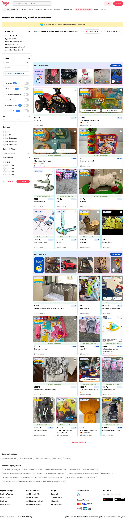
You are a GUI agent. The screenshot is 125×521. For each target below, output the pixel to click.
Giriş (108, 3)
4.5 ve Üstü (10, 174)
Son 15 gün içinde (11, 144)
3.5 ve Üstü (10, 168)
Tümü (8, 132)
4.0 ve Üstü (10, 171)
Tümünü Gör (116, 66)
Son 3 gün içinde (11, 138)
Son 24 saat (10, 135)
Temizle (10, 181)
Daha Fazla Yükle (78, 442)
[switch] (26, 83)
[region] (78, 76)
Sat (119, 3)
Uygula (23, 181)
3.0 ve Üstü (10, 165)
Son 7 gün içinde (11, 141)
